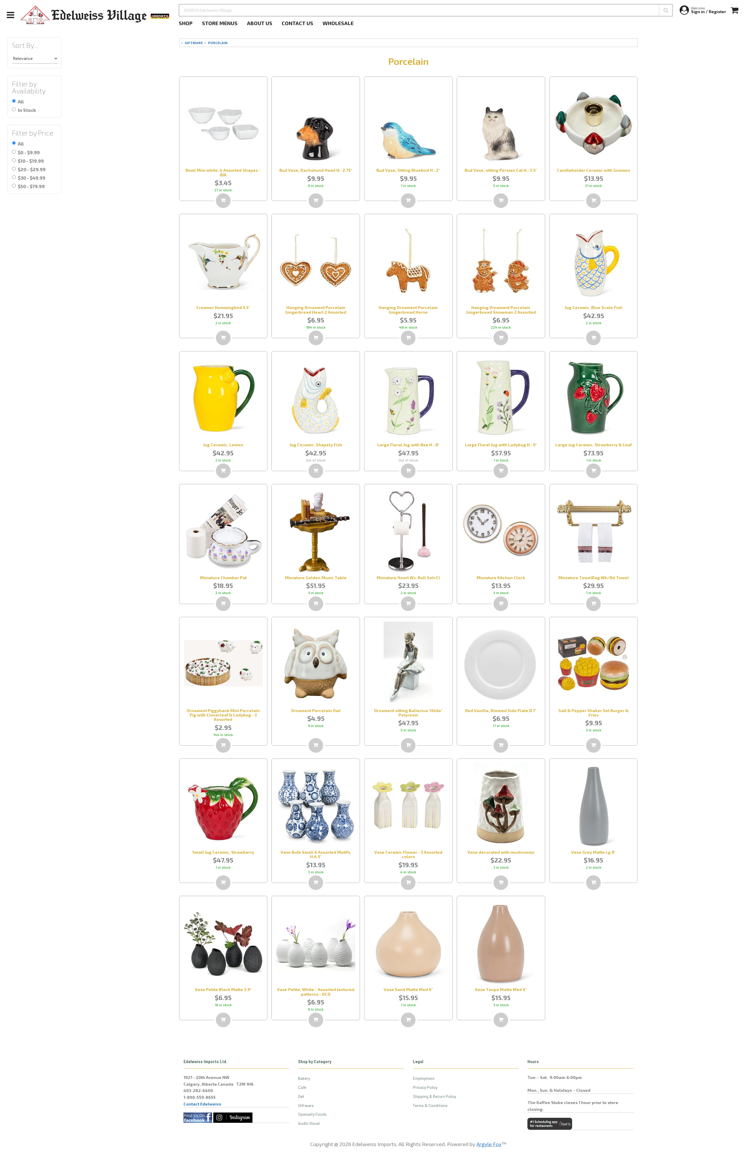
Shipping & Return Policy (434, 1096)
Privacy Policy (425, 1087)
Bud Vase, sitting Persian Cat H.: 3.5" (501, 170)
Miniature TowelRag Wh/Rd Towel (593, 577)
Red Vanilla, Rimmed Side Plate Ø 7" (500, 710)
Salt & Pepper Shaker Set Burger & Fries (593, 712)
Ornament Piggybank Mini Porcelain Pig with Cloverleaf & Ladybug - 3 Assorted (223, 715)
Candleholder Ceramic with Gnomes (593, 170)
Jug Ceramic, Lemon (223, 444)
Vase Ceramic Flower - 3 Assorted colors (408, 854)
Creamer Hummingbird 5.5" (223, 307)
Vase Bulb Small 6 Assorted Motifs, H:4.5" (315, 854)
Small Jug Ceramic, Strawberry (223, 852)
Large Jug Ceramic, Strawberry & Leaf (593, 444)
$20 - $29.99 (32, 169)
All (21, 101)
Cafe (302, 1087)
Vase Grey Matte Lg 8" (593, 852)
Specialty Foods (312, 1114)
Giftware (306, 1105)
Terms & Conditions (430, 1105)
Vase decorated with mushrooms (501, 852)
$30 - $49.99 (31, 178)
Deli (301, 1096)
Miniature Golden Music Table (316, 577)
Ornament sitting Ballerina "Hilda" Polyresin (408, 712)
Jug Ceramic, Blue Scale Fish (593, 307)
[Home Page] (95, 15)
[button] (666, 10)
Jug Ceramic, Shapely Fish (316, 444)
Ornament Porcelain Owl (316, 710)
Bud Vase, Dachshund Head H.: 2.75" (315, 170)
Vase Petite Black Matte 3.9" (223, 989)
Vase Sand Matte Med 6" (408, 989)
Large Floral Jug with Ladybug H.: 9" (501, 444)
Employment (424, 1078)
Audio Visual (309, 1123)
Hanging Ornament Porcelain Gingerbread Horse (408, 309)
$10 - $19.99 (31, 161)
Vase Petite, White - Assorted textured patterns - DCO (315, 991)
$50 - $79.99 (31, 186)
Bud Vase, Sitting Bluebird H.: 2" (408, 170)
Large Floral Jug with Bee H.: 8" (408, 444)
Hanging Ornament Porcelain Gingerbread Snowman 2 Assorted (501, 309)
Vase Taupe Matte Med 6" (501, 989)
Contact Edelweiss (202, 1103)
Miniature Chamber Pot (223, 577)
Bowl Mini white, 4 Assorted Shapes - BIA (223, 172)
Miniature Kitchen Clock (501, 577)
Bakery (304, 1078)
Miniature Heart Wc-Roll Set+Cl (408, 577)
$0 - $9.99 (29, 152)
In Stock (27, 110)
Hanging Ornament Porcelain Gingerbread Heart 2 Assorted (315, 309)
